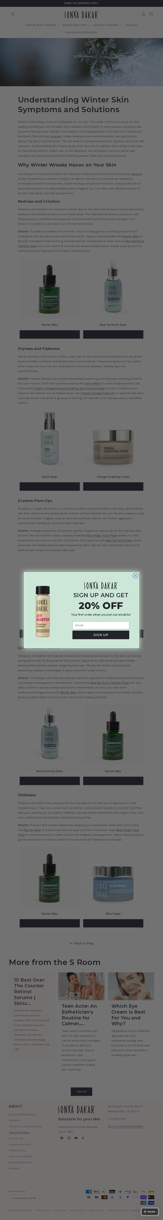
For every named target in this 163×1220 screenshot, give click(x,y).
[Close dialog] (135, 575)
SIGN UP (101, 635)
